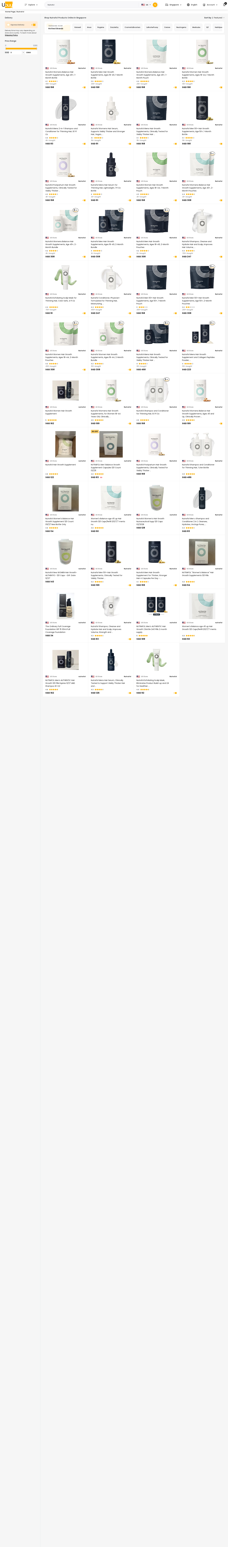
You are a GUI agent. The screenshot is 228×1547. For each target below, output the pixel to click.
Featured (218, 17)
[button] (173, 4)
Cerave (167, 27)
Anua (89, 27)
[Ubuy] (7, 4)
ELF (207, 27)
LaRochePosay (152, 27)
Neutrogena (181, 27)
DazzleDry (114, 27)
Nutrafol (82, 68)
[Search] (155, 5)
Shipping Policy (11, 35)
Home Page (10, 11)
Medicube (196, 27)
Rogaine (101, 27)
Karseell (78, 27)
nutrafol (82, 407)
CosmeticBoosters (132, 27)
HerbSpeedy (220, 27)
